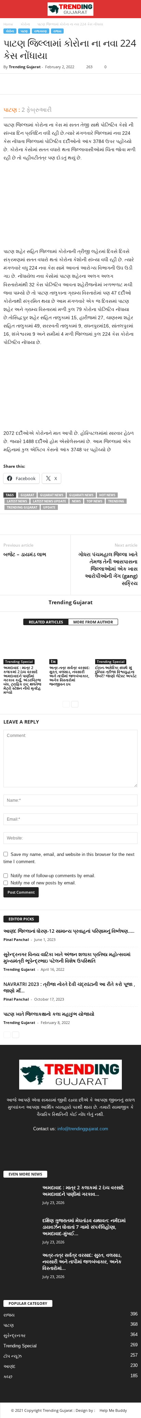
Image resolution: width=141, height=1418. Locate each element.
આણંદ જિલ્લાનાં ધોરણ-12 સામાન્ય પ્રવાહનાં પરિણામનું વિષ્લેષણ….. (68, 931)
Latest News (17, 501)
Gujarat (27, 495)
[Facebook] (10, 84)
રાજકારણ (40, 31)
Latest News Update (49, 501)
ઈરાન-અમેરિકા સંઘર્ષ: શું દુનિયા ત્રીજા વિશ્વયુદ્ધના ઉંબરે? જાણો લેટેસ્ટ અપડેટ (116, 671)
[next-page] (74, 703)
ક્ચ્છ (7, 1376)
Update (49, 507)
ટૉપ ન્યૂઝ (12, 1356)
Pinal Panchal (16, 939)
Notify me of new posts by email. (43, 882)
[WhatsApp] (57, 84)
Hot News (107, 495)
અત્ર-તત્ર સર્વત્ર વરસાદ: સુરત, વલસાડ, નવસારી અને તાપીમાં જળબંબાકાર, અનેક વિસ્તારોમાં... (82, 1261)
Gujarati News (81, 495)
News (76, 501)
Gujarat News (51, 495)
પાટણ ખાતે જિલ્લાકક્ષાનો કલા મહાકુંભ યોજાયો (48, 1014)
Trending (116, 501)
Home (8, 24)
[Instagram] (64, 1142)
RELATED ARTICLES (46, 621)
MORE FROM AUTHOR (93, 621)
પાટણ (24, 31)
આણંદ (9, 1366)
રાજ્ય (57, 31)
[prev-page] (66, 703)
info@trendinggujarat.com (82, 1128)
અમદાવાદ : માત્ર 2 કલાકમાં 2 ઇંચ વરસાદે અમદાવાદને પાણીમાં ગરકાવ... (83, 1190)
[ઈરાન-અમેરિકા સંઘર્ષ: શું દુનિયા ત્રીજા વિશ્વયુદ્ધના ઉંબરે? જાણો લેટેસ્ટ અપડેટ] (116, 648)
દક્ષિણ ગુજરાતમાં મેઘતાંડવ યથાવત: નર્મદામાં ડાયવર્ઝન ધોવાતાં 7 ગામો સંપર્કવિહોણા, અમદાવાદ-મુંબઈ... (84, 1227)
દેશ (53, 661)
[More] (73, 84)
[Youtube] (91, 1142)
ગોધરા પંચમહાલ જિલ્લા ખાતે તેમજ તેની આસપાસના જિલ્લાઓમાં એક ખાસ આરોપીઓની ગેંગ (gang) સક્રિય (108, 568)
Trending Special (19, 661)
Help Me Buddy (113, 1410)
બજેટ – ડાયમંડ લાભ (24, 554)
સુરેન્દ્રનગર (14, 1335)
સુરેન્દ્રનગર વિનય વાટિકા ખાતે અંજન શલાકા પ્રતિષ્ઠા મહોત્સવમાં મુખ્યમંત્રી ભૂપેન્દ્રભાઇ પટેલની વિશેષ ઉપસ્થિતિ (66, 957)
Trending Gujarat (25, 66)
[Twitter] (26, 84)
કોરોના (25, 24)
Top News (94, 501)
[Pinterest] (42, 84)
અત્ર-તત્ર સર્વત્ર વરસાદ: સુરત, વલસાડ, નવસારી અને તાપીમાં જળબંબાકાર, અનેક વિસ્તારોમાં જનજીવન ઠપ (69, 676)
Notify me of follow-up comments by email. (53, 875)
